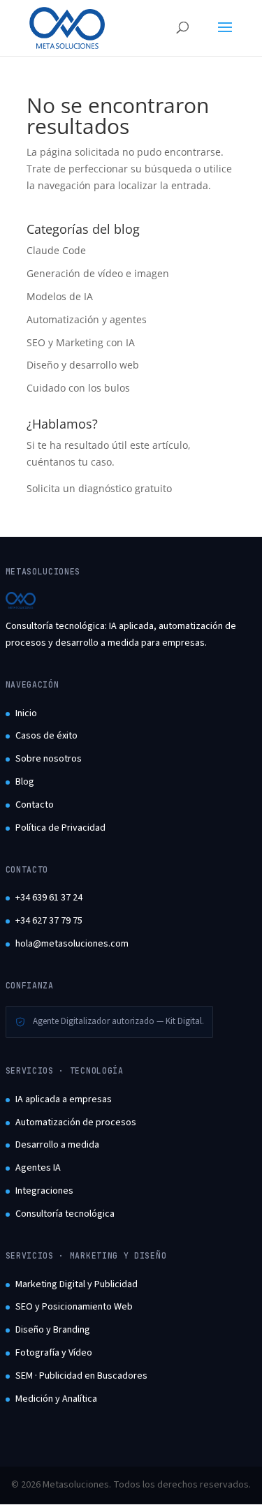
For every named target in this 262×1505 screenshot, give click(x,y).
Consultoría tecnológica (65, 1214)
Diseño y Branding (52, 1330)
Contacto (34, 805)
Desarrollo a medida (57, 1145)
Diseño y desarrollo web (83, 364)
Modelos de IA (60, 296)
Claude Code (56, 250)
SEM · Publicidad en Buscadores (81, 1376)
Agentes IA (38, 1168)
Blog (24, 782)
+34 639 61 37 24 (48, 898)
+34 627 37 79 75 (48, 921)
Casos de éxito (46, 736)
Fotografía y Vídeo (53, 1353)
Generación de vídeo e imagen (98, 273)
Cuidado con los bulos (78, 387)
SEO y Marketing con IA (81, 342)
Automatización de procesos (75, 1122)
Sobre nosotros (48, 759)
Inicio (26, 713)
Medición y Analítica (56, 1399)
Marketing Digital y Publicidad (76, 1284)
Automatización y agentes (87, 319)
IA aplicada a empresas (63, 1099)
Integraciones (44, 1191)
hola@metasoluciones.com (72, 944)
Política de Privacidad (60, 828)
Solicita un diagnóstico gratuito (99, 488)
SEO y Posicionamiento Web (74, 1307)
